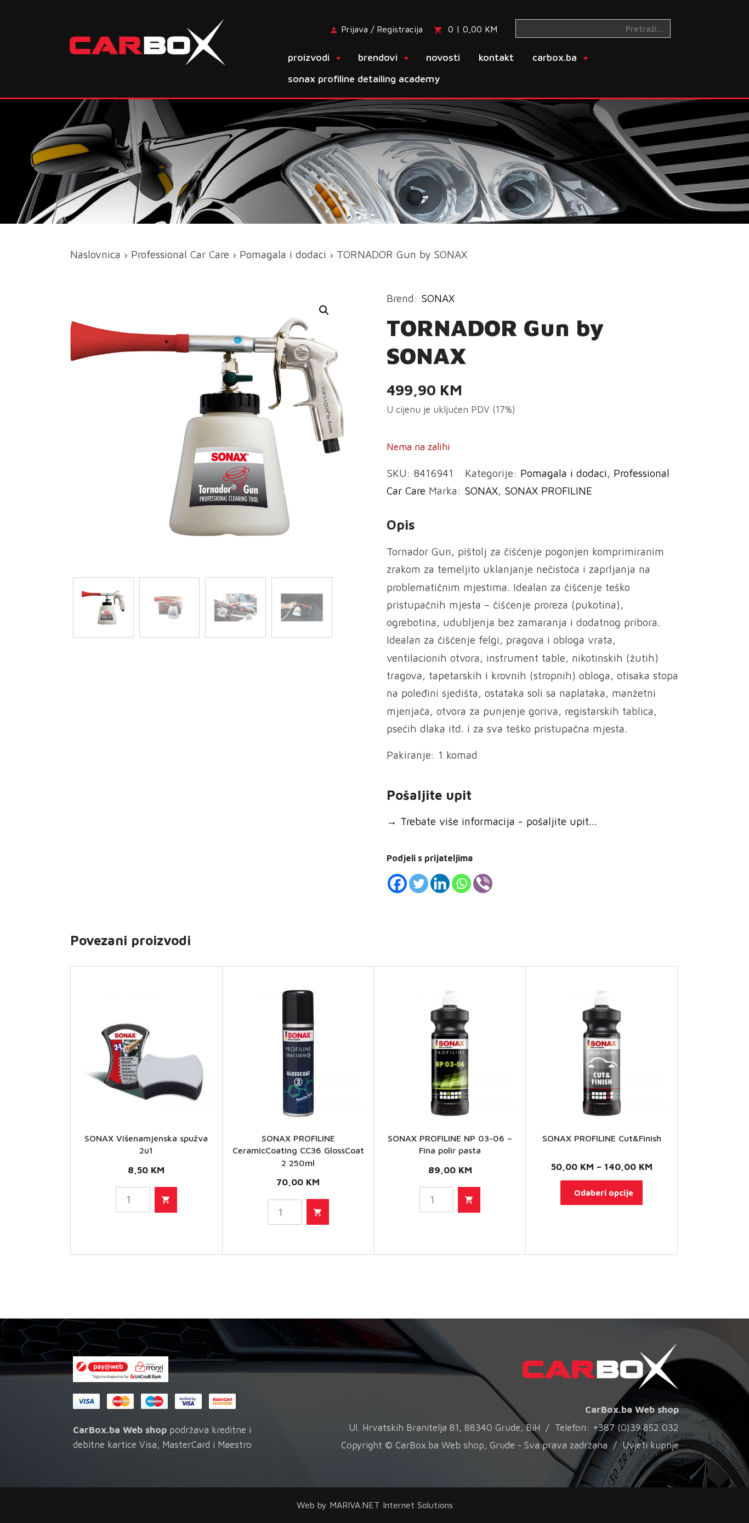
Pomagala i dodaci (283, 254)
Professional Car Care (180, 254)
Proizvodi (309, 57)
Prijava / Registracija (382, 29)
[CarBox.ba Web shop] (157, 41)
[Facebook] (397, 883)
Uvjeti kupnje (650, 1445)
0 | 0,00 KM (472, 29)
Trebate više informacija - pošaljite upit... (492, 821)
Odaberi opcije (603, 1192)
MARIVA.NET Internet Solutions (391, 1505)
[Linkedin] (440, 883)
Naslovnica (95, 254)
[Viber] (482, 883)
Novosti (443, 57)
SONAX (438, 298)
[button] (324, 310)
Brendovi (378, 57)
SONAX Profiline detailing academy (364, 78)
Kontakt (496, 57)
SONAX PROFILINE (548, 491)
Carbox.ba (554, 57)
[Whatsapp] (461, 883)
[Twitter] (418, 883)
